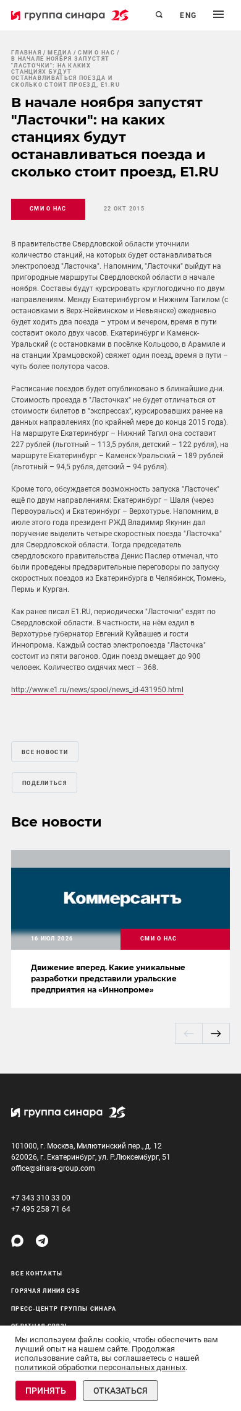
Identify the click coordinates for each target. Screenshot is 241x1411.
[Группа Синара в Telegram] (42, 1241)
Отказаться (120, 1391)
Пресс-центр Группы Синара (64, 1309)
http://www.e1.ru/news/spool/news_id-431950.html (97, 689)
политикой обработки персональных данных (100, 1367)
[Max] (17, 1241)
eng (188, 15)
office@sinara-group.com (53, 1168)
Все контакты (37, 1273)
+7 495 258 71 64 (40, 1209)
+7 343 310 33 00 (40, 1198)
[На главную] (70, 15)
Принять (45, 1391)
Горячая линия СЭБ (45, 1291)
